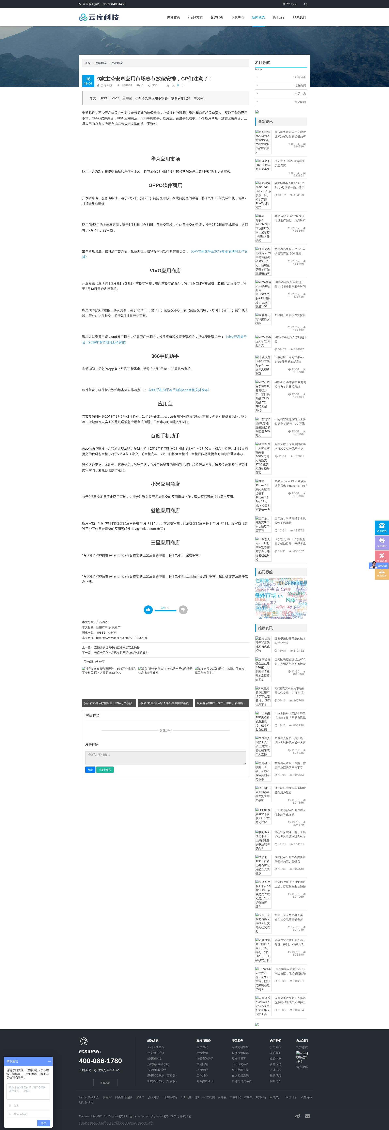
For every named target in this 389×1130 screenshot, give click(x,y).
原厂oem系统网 (205, 1097)
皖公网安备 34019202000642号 (131, 1122)
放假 (111, 627)
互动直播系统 (155, 1047)
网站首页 (173, 17)
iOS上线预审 (240, 1064)
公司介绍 (275, 1047)
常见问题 (300, 102)
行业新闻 (300, 85)
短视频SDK (239, 1058)
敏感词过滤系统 (242, 1081)
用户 (288, 4)
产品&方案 (195, 17)
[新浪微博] (297, 1116)
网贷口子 (291, 1097)
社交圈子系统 (155, 1052)
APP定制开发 (240, 1069)
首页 (88, 62)
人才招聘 (275, 1069)
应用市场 (102, 627)
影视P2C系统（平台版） (162, 1081)
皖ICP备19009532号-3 (94, 1122)
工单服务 (202, 1075)
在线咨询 (105, 1082)
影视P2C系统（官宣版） (162, 1075)
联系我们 (299, 17)
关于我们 (279, 17)
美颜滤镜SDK (240, 1047)
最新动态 (275, 1075)
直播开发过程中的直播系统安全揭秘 (117, 647)
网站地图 (275, 1081)
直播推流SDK (240, 1052)
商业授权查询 (205, 1081)
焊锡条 (248, 1097)
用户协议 (202, 1047)
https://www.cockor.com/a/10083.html (121, 637)
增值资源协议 (205, 1058)
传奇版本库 (171, 1097)
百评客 (222, 1097)
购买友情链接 (123, 1097)
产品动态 (117, 62)
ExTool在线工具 (89, 1097)
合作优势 (275, 1064)
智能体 (140, 1097)
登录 (90, 769)
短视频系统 (154, 1058)
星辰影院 (235, 1097)
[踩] (183, 609)
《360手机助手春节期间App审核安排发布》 (179, 390)
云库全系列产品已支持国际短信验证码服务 (121, 652)
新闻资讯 (300, 77)
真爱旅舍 (154, 1097)
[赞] (148, 609)
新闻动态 (258, 17)
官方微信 (302, 1047)
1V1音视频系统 (156, 1069)
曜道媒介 (275, 1097)
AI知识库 (261, 1097)
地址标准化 (86, 1102)
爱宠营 (107, 1097)
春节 (118, 627)
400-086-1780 (100, 1061)
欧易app (306, 1097)
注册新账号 (105, 769)
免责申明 (202, 1052)
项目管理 (202, 1069)
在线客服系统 (240, 1075)
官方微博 (302, 1067)
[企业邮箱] (307, 1116)
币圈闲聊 (186, 1097)
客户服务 (217, 17)
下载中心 (237, 17)
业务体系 (275, 1058)
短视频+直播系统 (158, 1064)
